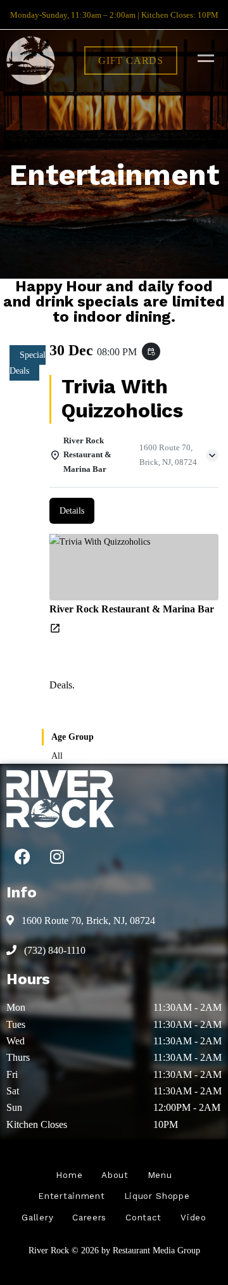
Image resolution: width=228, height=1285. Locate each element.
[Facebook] (22, 856)
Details (72, 511)
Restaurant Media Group (156, 1250)
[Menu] (202, 57)
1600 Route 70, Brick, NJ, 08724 (87, 920)
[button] (130, 60)
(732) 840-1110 (54, 950)
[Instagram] (57, 856)
